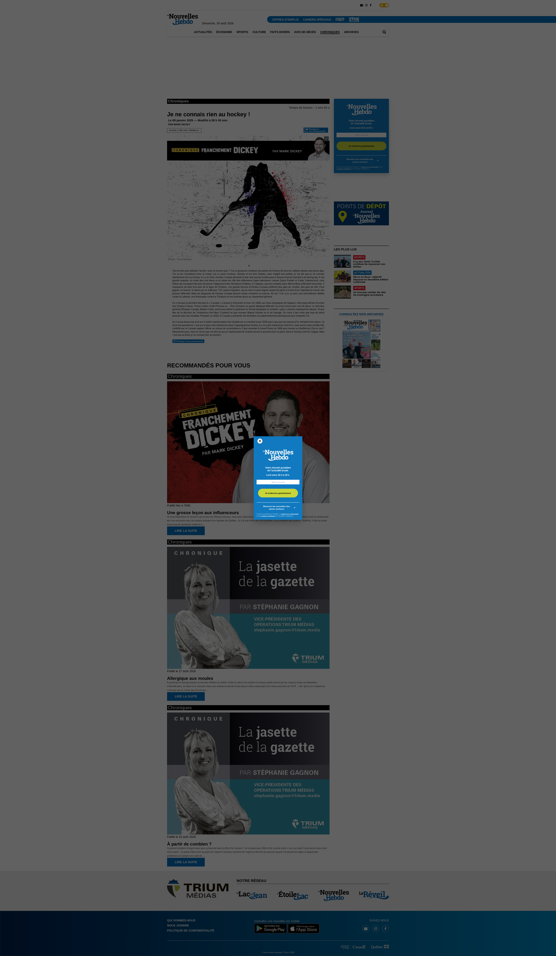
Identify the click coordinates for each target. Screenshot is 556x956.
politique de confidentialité (290, 514)
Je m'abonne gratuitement (278, 493)
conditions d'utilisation (268, 516)
